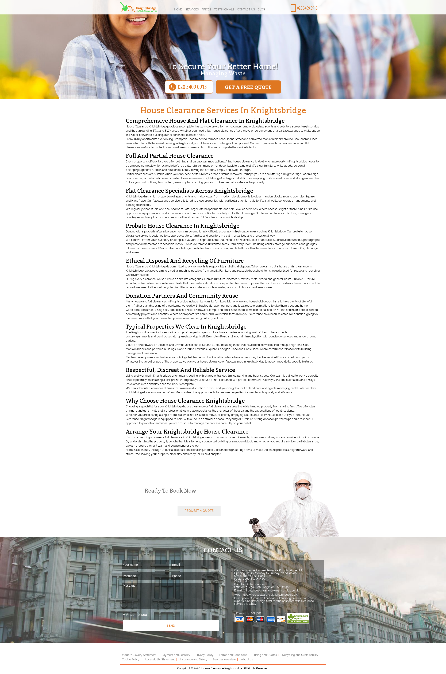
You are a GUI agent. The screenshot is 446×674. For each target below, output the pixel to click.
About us (247, 659)
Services (192, 9)
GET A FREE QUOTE (248, 87)
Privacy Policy (204, 655)
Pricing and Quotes (264, 655)
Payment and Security (176, 655)
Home (178, 9)
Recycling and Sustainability (300, 655)
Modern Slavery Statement (139, 655)
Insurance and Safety (193, 659)
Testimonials (224, 9)
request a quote (199, 510)
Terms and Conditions (233, 655)
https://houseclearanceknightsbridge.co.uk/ (270, 594)
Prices (206, 9)
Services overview (224, 659)
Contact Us (246, 9)
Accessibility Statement (160, 659)
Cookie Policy (130, 659)
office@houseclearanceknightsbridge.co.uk (271, 590)
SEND (170, 625)
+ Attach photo (135, 615)
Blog (261, 9)
